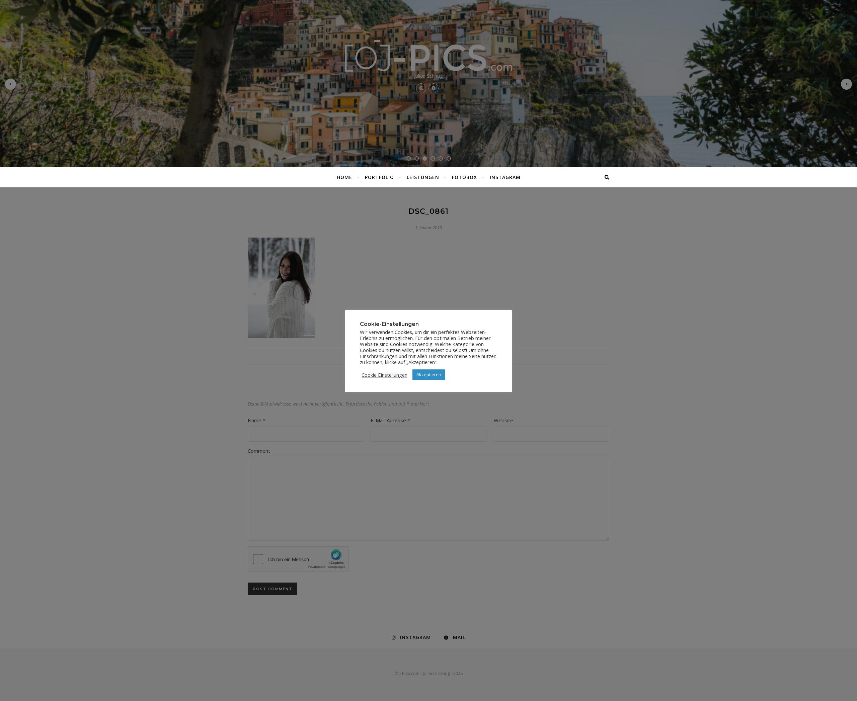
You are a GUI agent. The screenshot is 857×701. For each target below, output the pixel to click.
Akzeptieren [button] (428, 374)
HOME (344, 177)
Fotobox (464, 177)
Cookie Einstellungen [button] (384, 375)
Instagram (505, 177)
